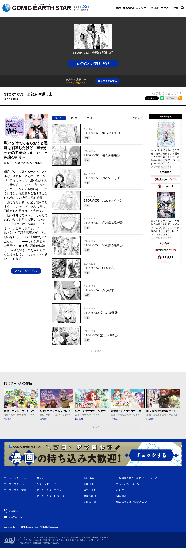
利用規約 (121, 496)
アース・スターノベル (16, 478)
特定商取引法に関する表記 (131, 502)
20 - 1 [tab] (89, 118)
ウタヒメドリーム (46, 484)
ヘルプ (120, 490)
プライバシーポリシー (129, 484)
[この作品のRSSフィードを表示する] (180, 98)
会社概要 (89, 478)
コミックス (142, 7)
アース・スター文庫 (15, 490)
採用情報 (89, 484)
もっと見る (95, 351)
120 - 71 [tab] (58, 118)
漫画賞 (155, 7)
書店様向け (90, 496)
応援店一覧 (90, 502)
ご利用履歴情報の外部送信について (136, 478)
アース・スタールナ (15, 484)
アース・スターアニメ (49, 490)
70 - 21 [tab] (74, 118)
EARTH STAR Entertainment (25, 527)
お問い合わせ (91, 490)
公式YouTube (15, 516)
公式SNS (13, 510)
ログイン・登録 (170, 8)
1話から (137, 118)
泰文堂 (40, 478)
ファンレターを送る (26, 270)
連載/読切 (128, 7)
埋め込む (173, 98)
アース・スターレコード (50, 496)
